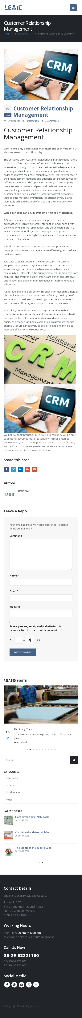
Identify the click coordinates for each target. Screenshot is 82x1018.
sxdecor (15, 120)
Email (34, 469)
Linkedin (36, 985)
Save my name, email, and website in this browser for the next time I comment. (35, 628)
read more (20, 742)
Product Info (13, 792)
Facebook (6, 469)
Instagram (29, 985)
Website (15, 607)
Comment (16, 535)
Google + (27, 469)
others (10, 785)
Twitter (13, 469)
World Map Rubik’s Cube (35, 847)
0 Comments (52, 120)
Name (14, 575)
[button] (27, 749)
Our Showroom (30, 832)
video (9, 799)
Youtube (21, 985)
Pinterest (14, 985)
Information (32, 120)
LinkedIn (20, 469)
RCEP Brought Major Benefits (38, 817)
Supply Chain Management (33, 729)
